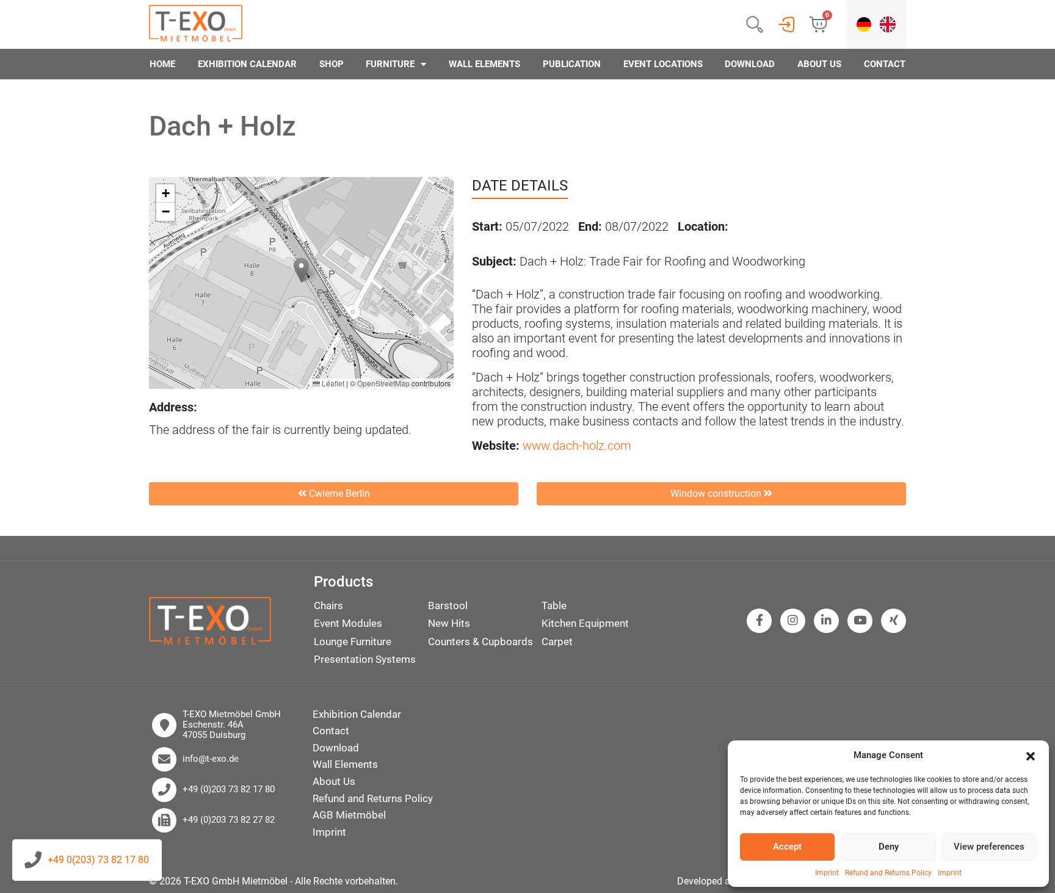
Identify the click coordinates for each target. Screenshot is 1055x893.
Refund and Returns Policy (888, 873)
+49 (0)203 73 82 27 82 (229, 820)
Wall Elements (484, 64)
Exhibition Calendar (247, 64)
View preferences (989, 846)
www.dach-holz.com (577, 445)
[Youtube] (860, 620)
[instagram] (793, 620)
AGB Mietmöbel (349, 815)
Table (554, 605)
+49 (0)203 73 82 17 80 (229, 789)
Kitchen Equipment (585, 623)
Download (750, 64)
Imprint (827, 873)
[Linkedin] (826, 620)
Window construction (717, 493)
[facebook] (759, 620)
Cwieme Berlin (338, 493)
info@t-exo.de (211, 759)
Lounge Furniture (352, 641)
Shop (331, 64)
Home (162, 64)
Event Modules (348, 623)
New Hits (449, 623)
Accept (787, 846)
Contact (884, 64)
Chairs (328, 605)
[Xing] (894, 620)
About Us (819, 64)
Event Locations (663, 64)
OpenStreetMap (383, 383)
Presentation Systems (365, 659)
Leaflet (332, 383)
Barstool (448, 605)
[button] (1030, 756)
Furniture (390, 64)
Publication (572, 64)
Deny (889, 846)
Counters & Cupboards (480, 641)
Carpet (557, 641)
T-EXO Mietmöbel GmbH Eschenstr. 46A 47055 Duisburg (232, 725)
